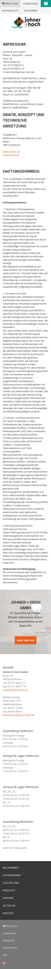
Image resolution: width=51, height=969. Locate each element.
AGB (5, 955)
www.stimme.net (11, 151)
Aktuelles (9, 905)
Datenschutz (10, 10)
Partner (8, 898)
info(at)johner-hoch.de (15, 690)
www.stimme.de (11, 155)
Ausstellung (11, 882)
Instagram (30, 10)
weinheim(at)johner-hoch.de (18, 715)
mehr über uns (25, 640)
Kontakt (8, 913)
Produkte (9, 890)
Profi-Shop (11, 3)
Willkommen (11, 867)
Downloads (30, 3)
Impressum (8, 940)
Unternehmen (12, 875)
